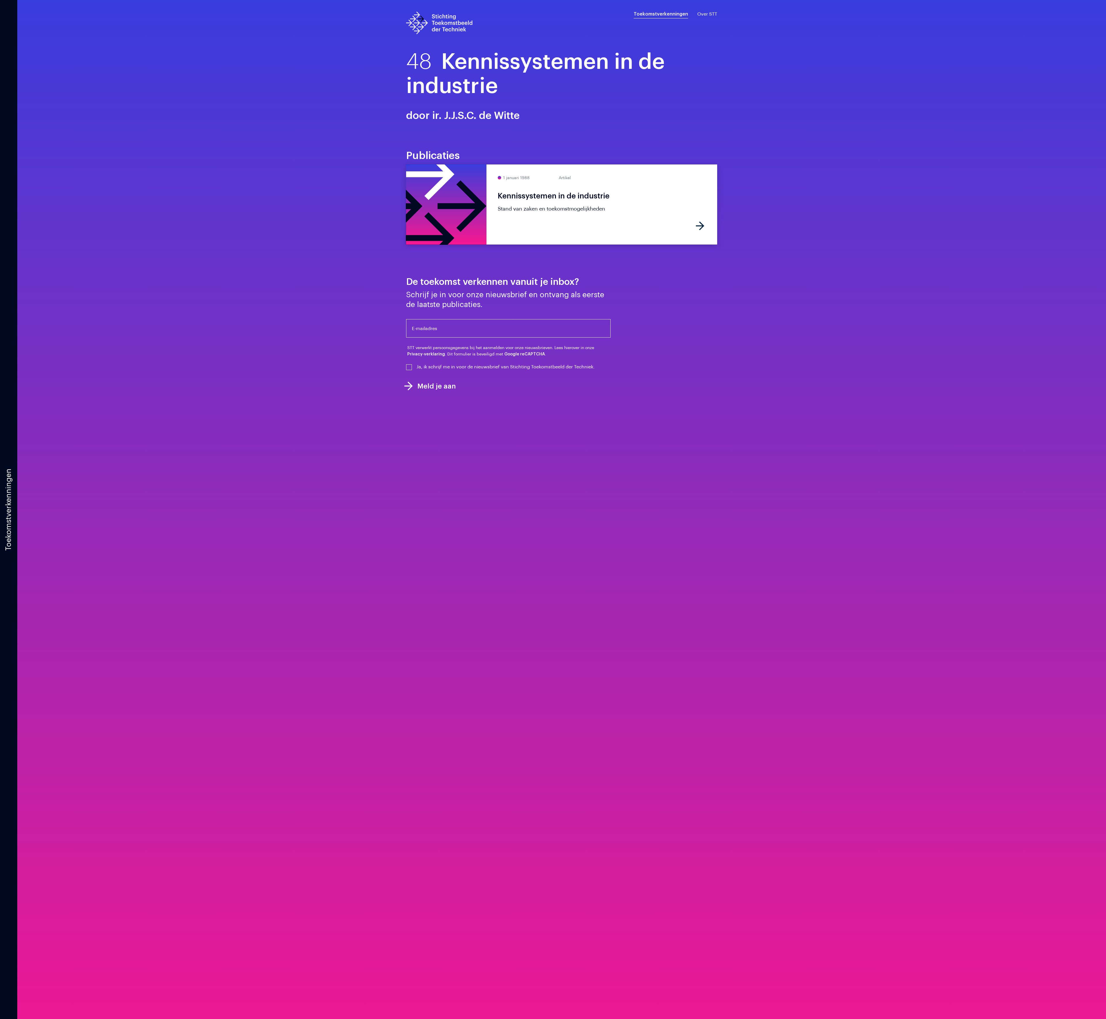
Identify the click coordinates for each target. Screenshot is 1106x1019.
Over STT (707, 14)
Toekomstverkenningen (661, 14)
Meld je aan (436, 386)
